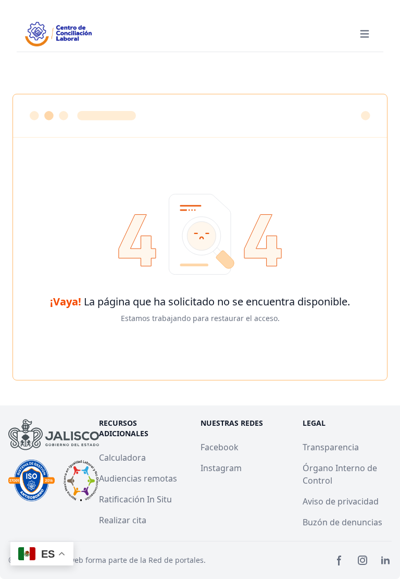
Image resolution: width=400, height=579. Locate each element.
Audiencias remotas (138, 478)
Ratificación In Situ (135, 499)
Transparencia (331, 447)
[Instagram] (362, 560)
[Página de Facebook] (339, 560)
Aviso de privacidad (341, 501)
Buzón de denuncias (342, 522)
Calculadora (122, 457)
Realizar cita (122, 520)
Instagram (221, 468)
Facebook (220, 447)
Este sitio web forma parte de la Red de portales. (120, 560)
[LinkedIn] (385, 560)
